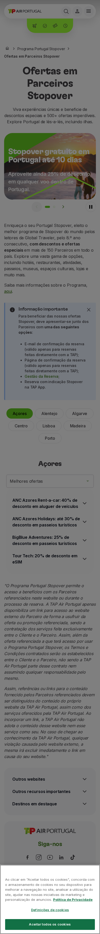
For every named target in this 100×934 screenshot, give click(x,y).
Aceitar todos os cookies (50, 924)
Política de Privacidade (73, 899)
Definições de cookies (50, 910)
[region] (50, 899)
